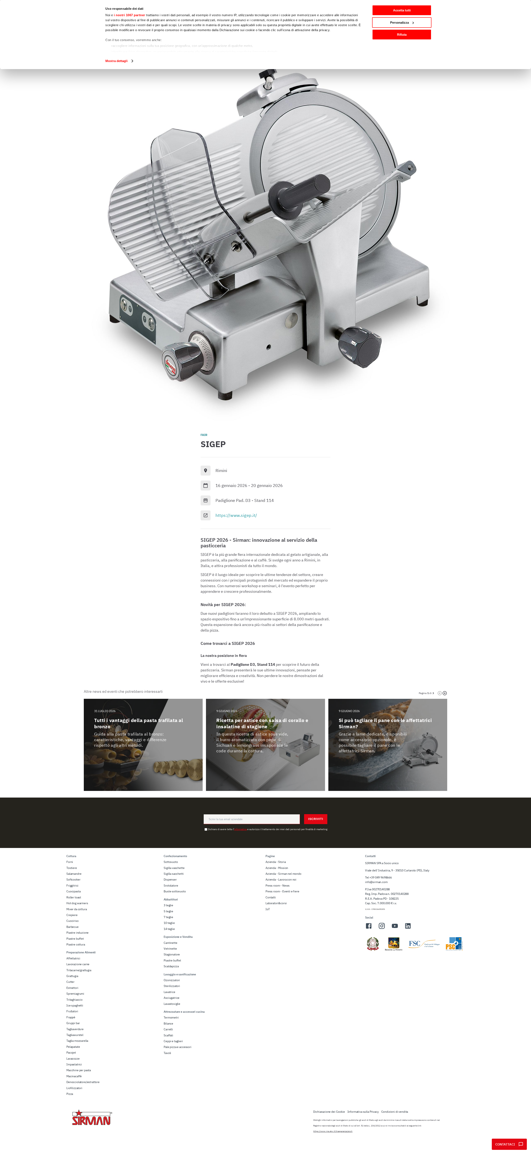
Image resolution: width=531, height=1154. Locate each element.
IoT (268, 909)
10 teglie (169, 923)
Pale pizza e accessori (177, 1047)
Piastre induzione (77, 932)
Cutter (70, 982)
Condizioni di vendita (394, 1112)
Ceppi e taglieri (173, 1041)
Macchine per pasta (78, 1070)
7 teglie (168, 917)
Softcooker (73, 879)
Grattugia (72, 976)
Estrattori (72, 988)
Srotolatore (171, 885)
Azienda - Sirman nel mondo (283, 874)
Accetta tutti (402, 10)
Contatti (271, 897)
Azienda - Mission (277, 868)
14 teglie (169, 929)
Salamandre (73, 874)
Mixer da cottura (76, 909)
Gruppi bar (73, 1023)
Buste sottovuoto (175, 891)
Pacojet (71, 1052)
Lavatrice (169, 992)
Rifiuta (402, 34)
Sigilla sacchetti (174, 874)
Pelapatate (73, 1047)
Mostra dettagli (116, 61)
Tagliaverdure (75, 1029)
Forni (69, 862)
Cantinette (170, 943)
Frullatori (72, 1011)
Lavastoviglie (172, 1004)
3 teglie (168, 905)
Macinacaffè (74, 1076)
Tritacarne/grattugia (78, 970)
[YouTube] (394, 928)
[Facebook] (368, 928)
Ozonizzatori (172, 980)
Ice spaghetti (74, 1005)
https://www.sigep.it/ (236, 515)
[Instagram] (381, 928)
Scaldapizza (171, 966)
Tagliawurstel (74, 1035)
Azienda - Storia (276, 862)
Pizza (69, 1094)
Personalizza (399, 22)
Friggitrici (72, 885)
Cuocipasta (73, 891)
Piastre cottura (75, 944)
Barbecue (72, 927)
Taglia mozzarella (77, 1041)
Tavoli (167, 1053)
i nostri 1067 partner (129, 15)
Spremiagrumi (75, 993)
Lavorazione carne (77, 964)
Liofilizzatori (74, 1088)
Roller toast (73, 897)
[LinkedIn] (408, 928)
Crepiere (72, 915)
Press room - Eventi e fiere (282, 891)
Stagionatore (172, 954)
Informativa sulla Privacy (363, 1112)
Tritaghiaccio (74, 1000)
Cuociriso (72, 921)
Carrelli (168, 1029)
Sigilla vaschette (174, 868)
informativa (240, 829)
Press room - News (278, 885)
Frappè (70, 1017)
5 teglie (168, 911)
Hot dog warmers (77, 903)
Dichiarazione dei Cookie (329, 1112)
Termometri (171, 1017)
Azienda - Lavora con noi (281, 879)
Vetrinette (170, 948)
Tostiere (71, 868)
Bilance (168, 1023)
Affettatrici (73, 958)
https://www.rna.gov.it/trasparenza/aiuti (332, 1131)
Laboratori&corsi (276, 903)
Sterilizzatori (172, 986)
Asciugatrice (171, 998)
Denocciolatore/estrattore (83, 1082)
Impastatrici (74, 1064)
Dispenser (170, 879)
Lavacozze (73, 1058)
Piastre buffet (75, 939)
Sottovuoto (171, 862)
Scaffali (168, 1035)
